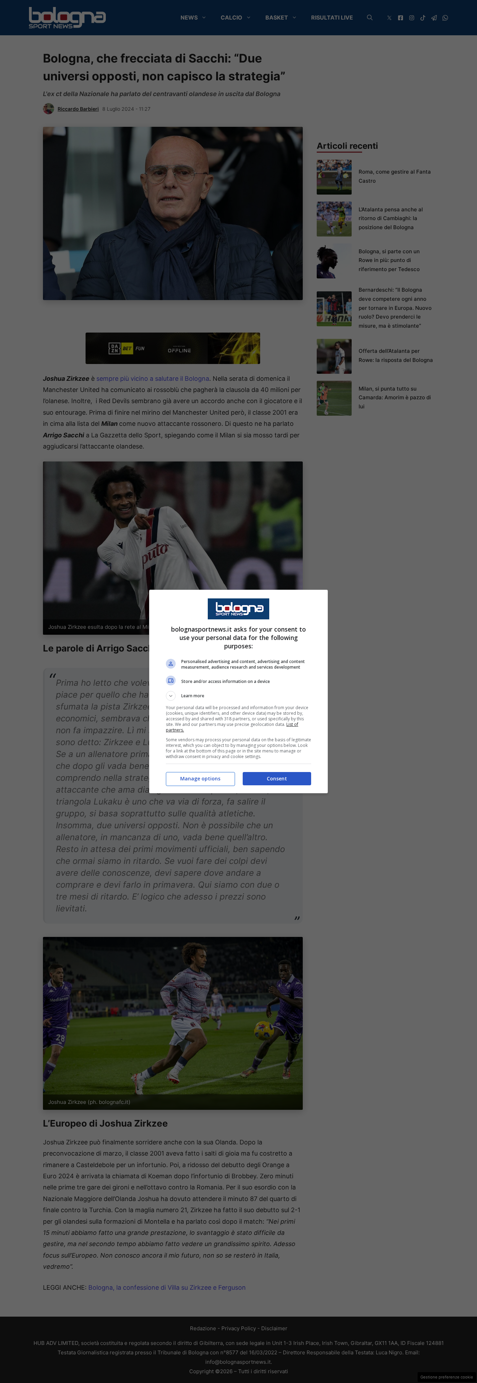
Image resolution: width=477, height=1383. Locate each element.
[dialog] (238, 691)
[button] (238, 696)
